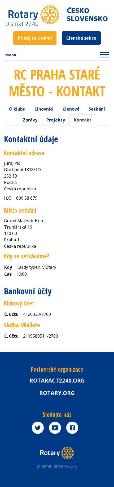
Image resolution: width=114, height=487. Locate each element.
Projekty (55, 120)
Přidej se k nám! (35, 38)
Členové (71, 109)
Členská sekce (81, 38)
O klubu (17, 109)
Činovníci (44, 109)
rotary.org (57, 393)
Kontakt (82, 120)
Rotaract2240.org (57, 380)
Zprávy (30, 120)
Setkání (97, 109)
